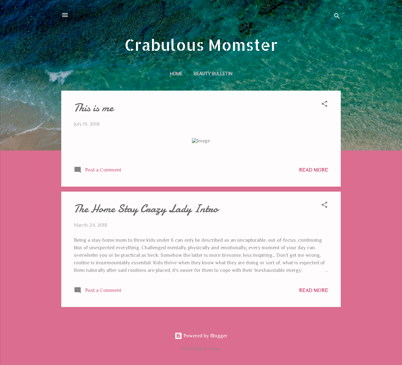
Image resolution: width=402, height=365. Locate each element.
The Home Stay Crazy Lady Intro (146, 208)
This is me (93, 107)
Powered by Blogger (204, 336)
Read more (313, 170)
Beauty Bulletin (213, 74)
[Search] (337, 17)
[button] (324, 105)
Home (176, 74)
